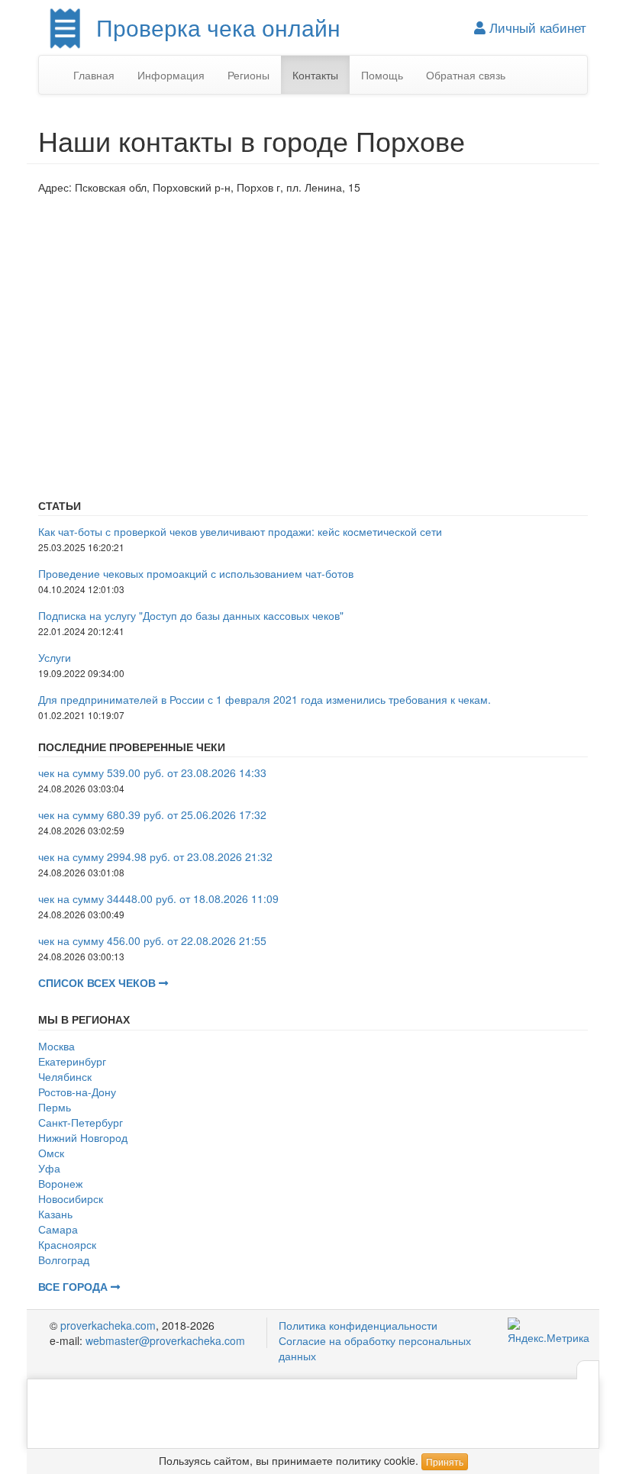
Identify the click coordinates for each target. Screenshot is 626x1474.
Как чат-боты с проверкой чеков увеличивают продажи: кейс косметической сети (240, 531)
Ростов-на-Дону (77, 1091)
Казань (55, 1213)
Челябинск (65, 1076)
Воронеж (60, 1183)
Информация (171, 74)
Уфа (49, 1168)
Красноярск (67, 1244)
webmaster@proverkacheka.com (165, 1340)
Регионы (248, 74)
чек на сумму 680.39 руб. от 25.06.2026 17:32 (152, 814)
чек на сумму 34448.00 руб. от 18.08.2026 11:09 (158, 898)
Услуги (54, 657)
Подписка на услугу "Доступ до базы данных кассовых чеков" (191, 615)
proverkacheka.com (108, 1325)
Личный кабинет (536, 27)
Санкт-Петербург (80, 1122)
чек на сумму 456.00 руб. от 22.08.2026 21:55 (152, 940)
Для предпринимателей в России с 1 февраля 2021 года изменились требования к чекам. (264, 699)
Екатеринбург (72, 1061)
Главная (94, 74)
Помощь (382, 74)
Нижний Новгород (82, 1137)
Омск (51, 1152)
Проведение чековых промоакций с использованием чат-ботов (195, 573)
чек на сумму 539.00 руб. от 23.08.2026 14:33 (152, 772)
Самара (58, 1229)
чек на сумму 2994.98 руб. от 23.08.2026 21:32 (155, 856)
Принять (444, 1461)
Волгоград (63, 1259)
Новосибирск (70, 1198)
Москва (56, 1045)
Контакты (315, 74)
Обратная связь (465, 74)
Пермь (54, 1106)
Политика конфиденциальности (358, 1325)
